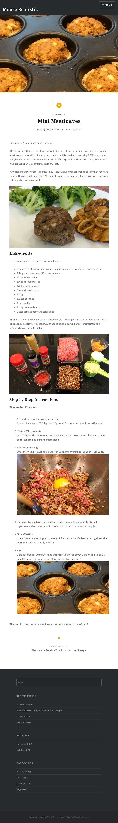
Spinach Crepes (23, 722)
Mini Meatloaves (24, 704)
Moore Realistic (20, 9)
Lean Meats (59, 114)
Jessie (49, 129)
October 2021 (23, 750)
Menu (108, 5)
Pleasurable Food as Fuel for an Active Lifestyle (39, 710)
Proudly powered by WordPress (43, 817)
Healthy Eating (23, 771)
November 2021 (24, 744)
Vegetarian (21, 789)
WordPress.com (81, 817)
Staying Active (23, 716)
